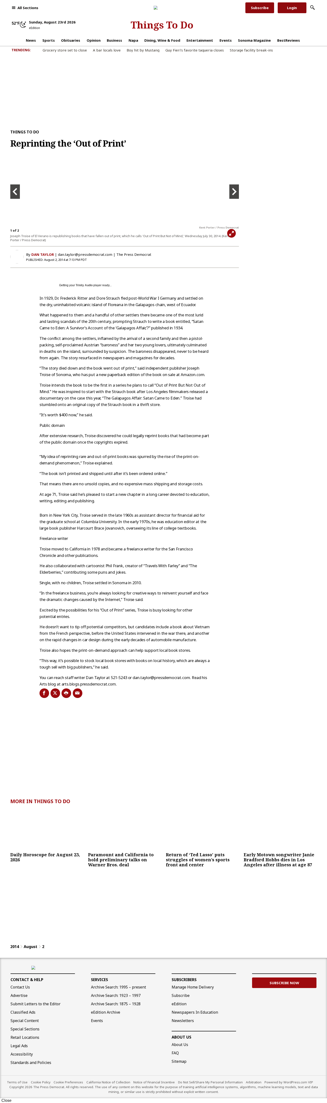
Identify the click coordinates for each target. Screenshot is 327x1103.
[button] (25, 7)
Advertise (19, 995)
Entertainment (199, 40)
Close (6, 1100)
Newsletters (183, 1020)
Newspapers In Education (195, 1012)
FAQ (175, 1053)
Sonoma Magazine (254, 40)
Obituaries (70, 40)
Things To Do (162, 24)
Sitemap (179, 1061)
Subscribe (260, 7)
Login (292, 7)
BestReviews (288, 40)
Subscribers (184, 980)
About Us (181, 1037)
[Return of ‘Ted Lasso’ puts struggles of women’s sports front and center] (202, 830)
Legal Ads (19, 1045)
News (31, 40)
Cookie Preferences (68, 1082)
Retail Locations (25, 1037)
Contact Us (20, 987)
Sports (48, 40)
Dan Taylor (42, 254)
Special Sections (25, 1029)
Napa (133, 40)
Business (114, 40)
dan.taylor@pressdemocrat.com (85, 254)
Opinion (94, 40)
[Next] (234, 191)
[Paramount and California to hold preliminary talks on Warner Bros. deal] (124, 830)
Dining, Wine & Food (162, 40)
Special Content (25, 1020)
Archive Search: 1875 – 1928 (116, 1003)
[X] (54, 693)
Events (226, 40)
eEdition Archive (105, 1012)
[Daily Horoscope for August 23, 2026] (46, 830)
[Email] (76, 693)
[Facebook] (42, 693)
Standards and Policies (31, 1062)
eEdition (179, 1003)
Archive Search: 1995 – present (118, 987)
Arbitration (253, 1082)
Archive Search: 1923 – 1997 (116, 995)
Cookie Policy (41, 1082)
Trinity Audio (84, 285)
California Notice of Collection (108, 1082)
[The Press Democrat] (162, 8)
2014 (14, 946)
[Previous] (15, 191)
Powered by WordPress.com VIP (289, 1082)
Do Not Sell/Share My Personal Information (210, 1082)
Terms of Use (17, 1082)
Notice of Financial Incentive (154, 1082)
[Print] (65, 693)
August (30, 946)
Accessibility (22, 1054)
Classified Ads (23, 1012)
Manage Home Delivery (193, 987)
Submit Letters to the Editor (36, 1003)
